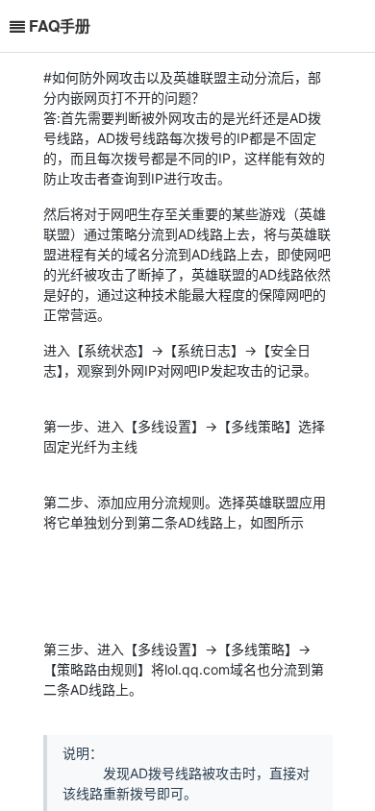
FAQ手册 (59, 25)
